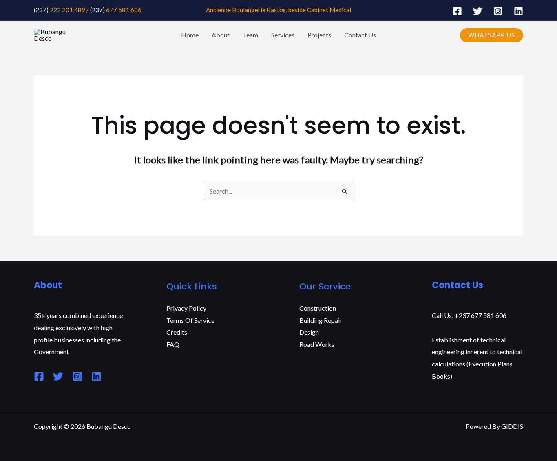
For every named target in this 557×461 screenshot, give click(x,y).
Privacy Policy (186, 308)
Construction (317, 308)
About (221, 35)
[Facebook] (457, 11)
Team (250, 35)
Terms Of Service (190, 320)
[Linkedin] (518, 11)
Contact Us (360, 35)
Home (190, 35)
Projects (319, 35)
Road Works (316, 344)
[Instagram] (498, 11)
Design (309, 332)
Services (282, 35)
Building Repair (320, 320)
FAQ (172, 344)
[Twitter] (477, 11)
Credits (176, 332)
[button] (491, 35)
